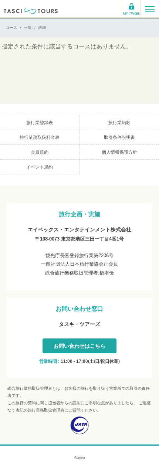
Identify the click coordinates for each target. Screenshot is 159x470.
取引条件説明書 (119, 137)
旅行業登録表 (39, 122)
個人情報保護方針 (119, 152)
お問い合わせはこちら (79, 346)
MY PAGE (131, 13)
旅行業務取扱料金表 (40, 137)
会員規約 (39, 152)
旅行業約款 (119, 122)
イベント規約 (39, 167)
